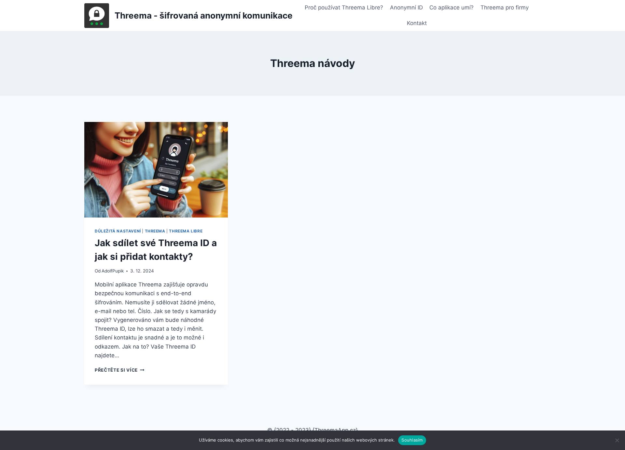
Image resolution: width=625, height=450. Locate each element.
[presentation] (156, 170)
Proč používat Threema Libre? (344, 7)
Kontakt (417, 23)
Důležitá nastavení (118, 231)
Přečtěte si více (119, 370)
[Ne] (617, 440)
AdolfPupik (113, 270)
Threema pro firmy (504, 7)
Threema (155, 231)
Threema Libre (185, 231)
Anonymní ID (406, 7)
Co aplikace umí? (451, 7)
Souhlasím (412, 440)
